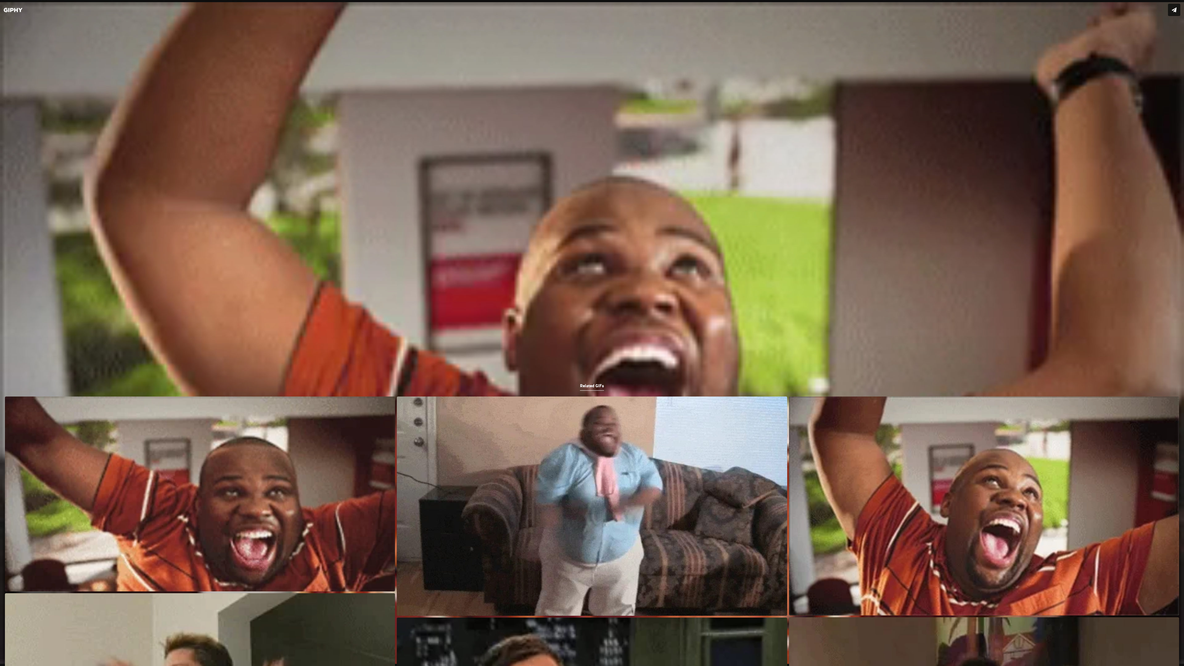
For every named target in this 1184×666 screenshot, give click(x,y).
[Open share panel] (1174, 10)
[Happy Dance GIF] (592, 333)
